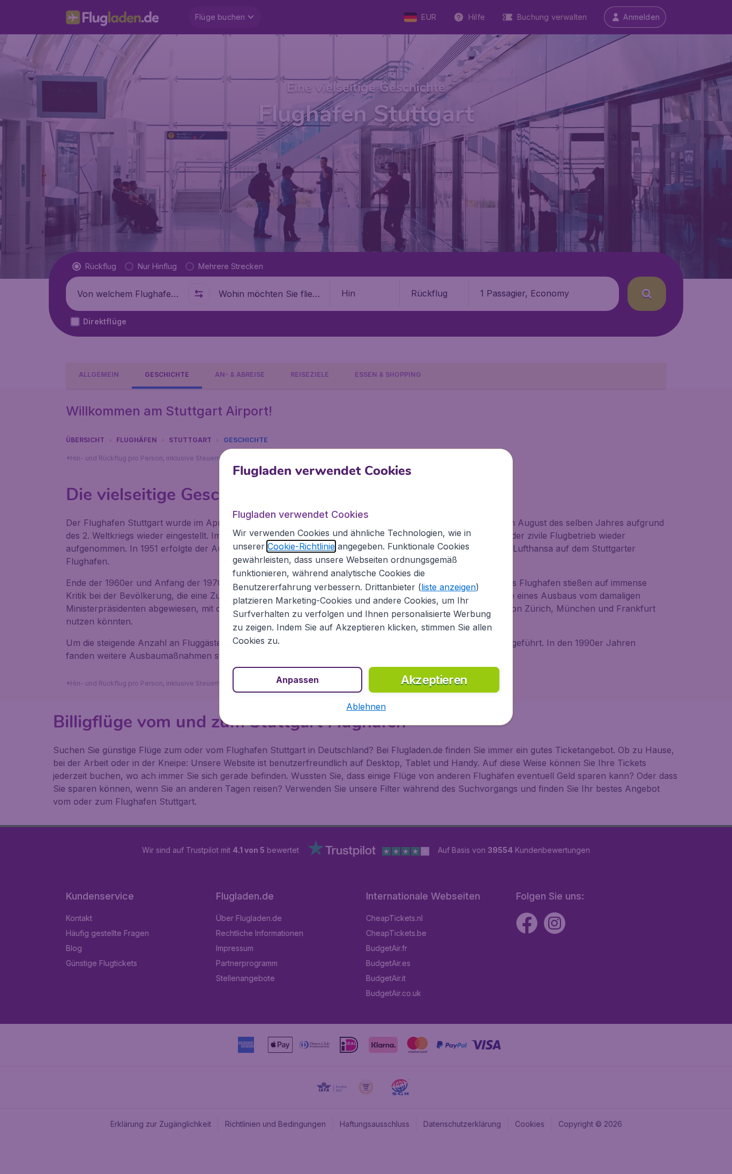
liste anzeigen (448, 587)
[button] (366, 706)
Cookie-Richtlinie (301, 546)
